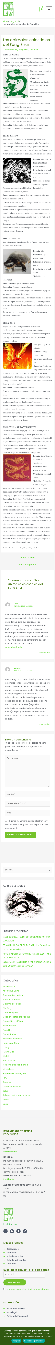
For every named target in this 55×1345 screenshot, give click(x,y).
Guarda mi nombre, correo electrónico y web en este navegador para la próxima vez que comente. (26, 825)
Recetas (7, 1082)
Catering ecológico (12, 1004)
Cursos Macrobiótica (13, 1021)
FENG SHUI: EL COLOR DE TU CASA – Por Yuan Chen (26, 945)
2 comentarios (10, 49)
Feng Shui (23, 49)
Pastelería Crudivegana (14, 1073)
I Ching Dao (8, 1052)
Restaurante (10, 1151)
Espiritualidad (9, 1025)
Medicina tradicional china (15, 1065)
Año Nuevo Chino (11, 991)
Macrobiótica (9, 1060)
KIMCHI (6, 1056)
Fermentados (9, 1034)
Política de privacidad (34, 1341)
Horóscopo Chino (11, 1043)
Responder (44, 652)
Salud (5, 1091)
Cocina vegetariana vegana (16, 1017)
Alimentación (9, 986)
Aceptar (16, 1341)
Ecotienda (8, 1179)
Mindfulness (8, 1069)
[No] (51, 1336)
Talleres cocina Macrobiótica (16, 1095)
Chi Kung (7, 1008)
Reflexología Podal (12, 1086)
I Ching (6, 1047)
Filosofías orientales (12, 1038)
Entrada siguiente (27, 564)
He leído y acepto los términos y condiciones (27, 1289)
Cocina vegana (10, 1012)
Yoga (5, 1104)
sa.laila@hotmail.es (14, 647)
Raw (5, 1078)
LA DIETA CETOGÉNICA (13, 949)
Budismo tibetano (11, 999)
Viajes (6, 1099)
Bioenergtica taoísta (13, 995)
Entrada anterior (27, 557)
